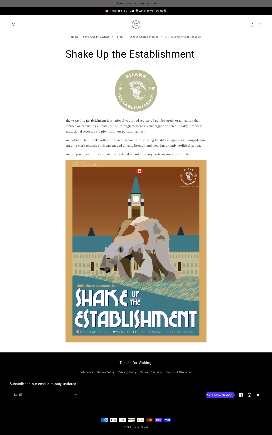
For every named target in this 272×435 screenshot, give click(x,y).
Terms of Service (151, 372)
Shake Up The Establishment (86, 120)
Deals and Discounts (179, 372)
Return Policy (106, 372)
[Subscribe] (75, 394)
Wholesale (87, 372)
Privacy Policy (127, 372)
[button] (14, 24)
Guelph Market (140, 427)
